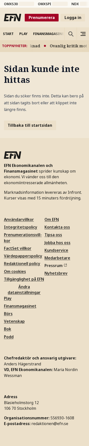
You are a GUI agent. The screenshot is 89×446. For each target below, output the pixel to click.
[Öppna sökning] (70, 34)
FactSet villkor (17, 248)
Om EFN (51, 219)
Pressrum (53, 265)
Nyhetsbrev (55, 273)
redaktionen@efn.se (49, 423)
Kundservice (56, 250)
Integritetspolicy (20, 227)
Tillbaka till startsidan (30, 125)
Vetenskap (14, 321)
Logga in (73, 17)
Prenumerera (42, 17)
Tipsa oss (53, 234)
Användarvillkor (19, 219)
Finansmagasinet (20, 306)
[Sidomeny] (83, 34)
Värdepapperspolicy (23, 256)
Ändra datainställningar (24, 289)
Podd (9, 336)
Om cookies (15, 271)
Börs (8, 313)
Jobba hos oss (57, 242)
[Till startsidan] (12, 17)
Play (8, 298)
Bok (7, 329)
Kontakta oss (57, 227)
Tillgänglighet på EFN (24, 279)
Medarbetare (57, 258)
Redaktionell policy (22, 263)
